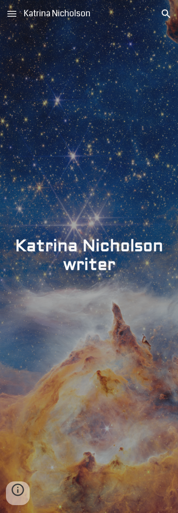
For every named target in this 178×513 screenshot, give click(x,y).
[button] (12, 13)
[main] (89, 257)
